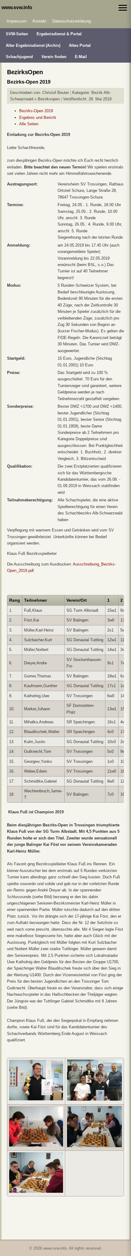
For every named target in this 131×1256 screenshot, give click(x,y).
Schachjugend (19, 56)
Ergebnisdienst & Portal (59, 34)
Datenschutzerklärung (71, 21)
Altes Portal (80, 45)
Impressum (17, 21)
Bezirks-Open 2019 (36, 111)
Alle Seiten (28, 124)
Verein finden (53, 56)
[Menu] (122, 7)
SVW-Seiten (17, 34)
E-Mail (81, 56)
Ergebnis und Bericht (37, 117)
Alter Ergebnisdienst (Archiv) (33, 45)
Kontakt (39, 21)
